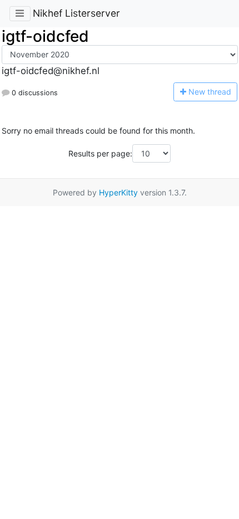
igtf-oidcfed (45, 36)
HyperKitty (118, 192)
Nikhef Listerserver (76, 13)
